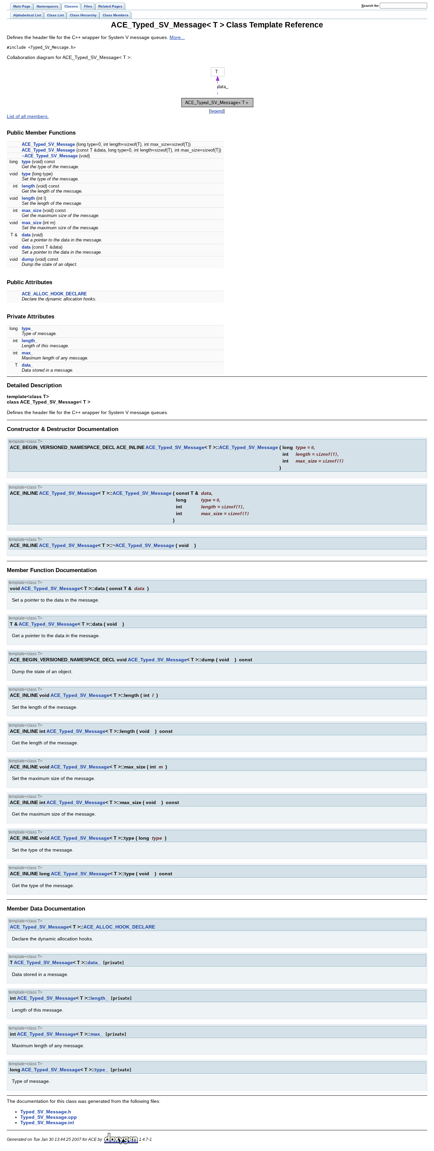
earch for (370, 5)
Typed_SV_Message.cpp (48, 1117)
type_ (27, 328)
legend (217, 111)
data (26, 234)
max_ (27, 352)
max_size (31, 210)
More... (177, 37)
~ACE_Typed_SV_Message (50, 155)
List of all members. (28, 116)
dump (28, 259)
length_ (29, 340)
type (26, 161)
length (28, 186)
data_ (27, 365)
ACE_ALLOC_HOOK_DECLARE (54, 293)
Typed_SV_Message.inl (47, 1122)
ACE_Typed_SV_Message (48, 144)
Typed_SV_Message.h (45, 1111)
